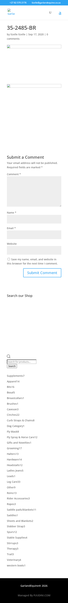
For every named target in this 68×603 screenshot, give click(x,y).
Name (11, 212)
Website (12, 243)
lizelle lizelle (18, 34)
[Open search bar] (9, 357)
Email (11, 228)
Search (12, 366)
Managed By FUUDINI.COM (34, 595)
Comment (14, 174)
